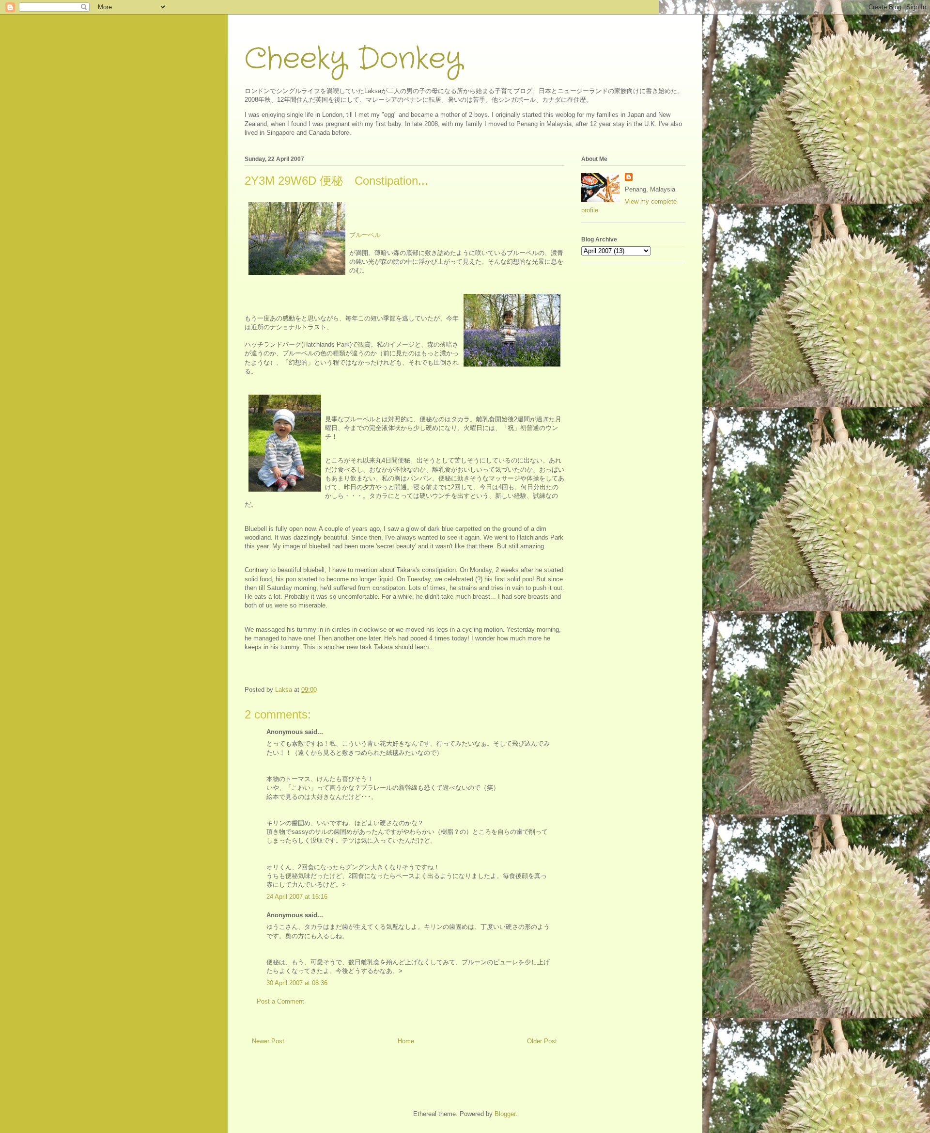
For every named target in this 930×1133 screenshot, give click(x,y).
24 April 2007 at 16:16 (296, 896)
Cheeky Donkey (353, 59)
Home (406, 1041)
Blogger (505, 1113)
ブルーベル (365, 235)
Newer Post (268, 1041)
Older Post (542, 1041)
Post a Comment (280, 1001)
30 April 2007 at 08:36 (296, 983)
